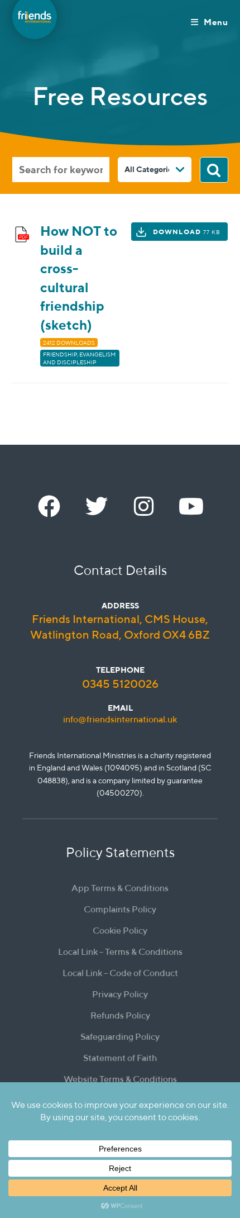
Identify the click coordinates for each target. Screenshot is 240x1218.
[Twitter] (96, 506)
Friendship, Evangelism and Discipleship (79, 358)
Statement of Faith (120, 1058)
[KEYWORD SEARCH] (60, 169)
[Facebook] (49, 506)
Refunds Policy (120, 1015)
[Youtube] (191, 506)
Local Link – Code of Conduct (120, 973)
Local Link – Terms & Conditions (120, 951)
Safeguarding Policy (120, 1036)
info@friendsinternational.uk (120, 719)
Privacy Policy (120, 994)
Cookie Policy (120, 930)
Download (187, 231)
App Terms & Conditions (120, 888)
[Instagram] (144, 506)
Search (214, 170)
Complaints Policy (120, 909)
